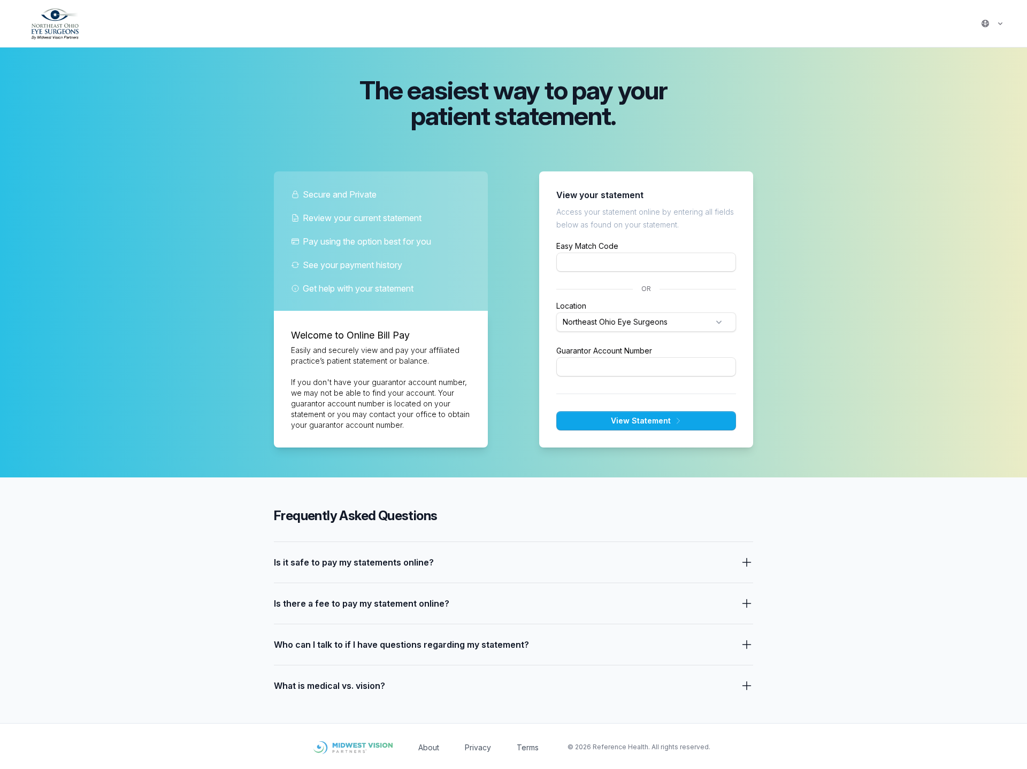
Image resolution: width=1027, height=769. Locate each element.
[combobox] (646, 322)
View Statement (641, 420)
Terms (528, 747)
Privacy (478, 747)
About (428, 747)
